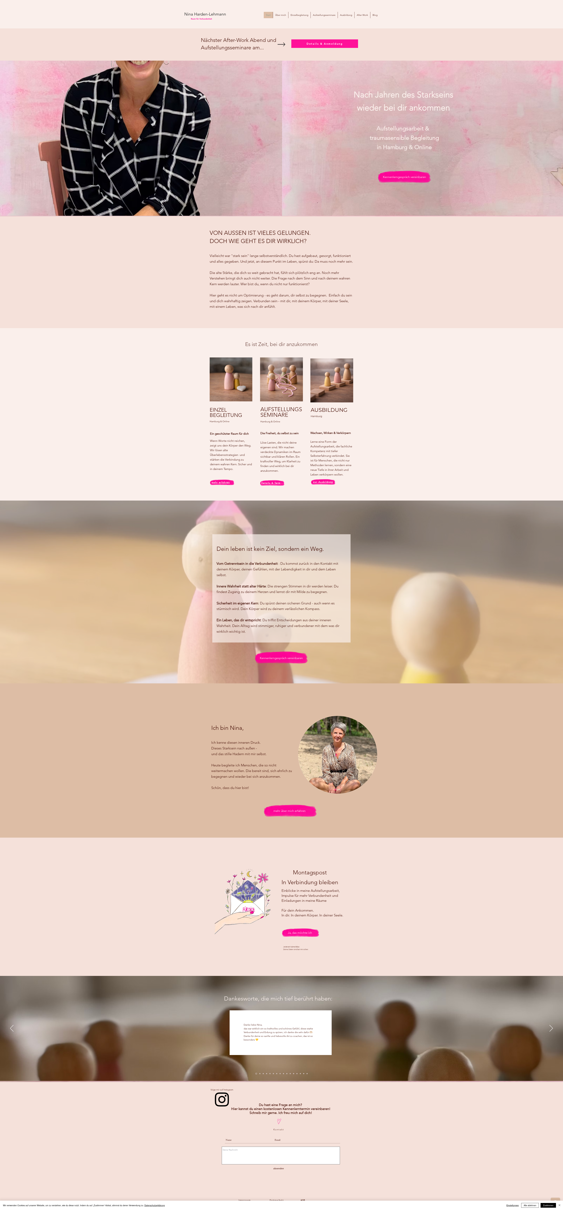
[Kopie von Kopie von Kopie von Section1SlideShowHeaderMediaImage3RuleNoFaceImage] (276, 1073)
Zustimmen (548, 1205)
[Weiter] (551, 1028)
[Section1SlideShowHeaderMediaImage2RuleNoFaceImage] (262, 1073)
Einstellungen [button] (512, 1205)
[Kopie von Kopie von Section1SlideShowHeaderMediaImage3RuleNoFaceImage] (273, 1073)
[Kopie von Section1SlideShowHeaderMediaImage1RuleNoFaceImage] (259, 1073)
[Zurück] (11, 1028)
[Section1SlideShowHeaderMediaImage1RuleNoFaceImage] (255, 1073)
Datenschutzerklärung (154, 1205)
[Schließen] (559, 1205)
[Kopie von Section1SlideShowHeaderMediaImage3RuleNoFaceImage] (270, 1073)
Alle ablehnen (530, 1205)
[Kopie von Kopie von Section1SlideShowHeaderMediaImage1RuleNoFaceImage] (307, 1073)
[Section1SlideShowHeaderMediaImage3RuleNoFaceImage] (266, 1073)
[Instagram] (222, 1099)
